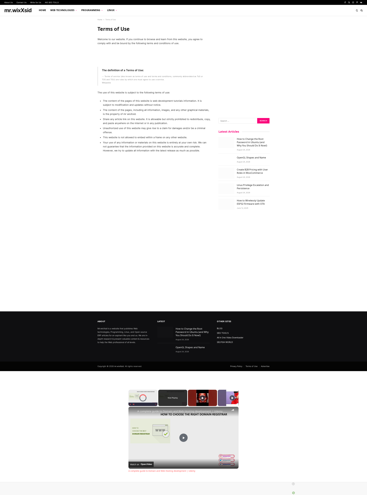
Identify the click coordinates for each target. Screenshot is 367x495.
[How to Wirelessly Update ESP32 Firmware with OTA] (226, 204)
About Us (8, 2)
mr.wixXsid (119, 366)
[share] (232, 410)
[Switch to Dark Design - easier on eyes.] (357, 10)
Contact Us (21, 2)
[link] (133, 411)
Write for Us (35, 2)
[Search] (361, 10)
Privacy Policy (236, 366)
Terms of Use (252, 366)
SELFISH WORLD (225, 342)
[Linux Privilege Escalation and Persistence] (226, 188)
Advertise (265, 366)
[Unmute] (133, 404)
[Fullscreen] (156, 404)
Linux (111, 10)
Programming (90, 10)
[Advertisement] (244, 69)
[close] (293, 484)
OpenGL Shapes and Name (251, 157)
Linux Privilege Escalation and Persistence (253, 186)
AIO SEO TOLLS (52, 2)
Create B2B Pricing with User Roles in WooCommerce (252, 171)
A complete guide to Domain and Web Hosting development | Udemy (179, 411)
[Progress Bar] (143, 402)
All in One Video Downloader (230, 337)
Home (42, 10)
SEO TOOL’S (223, 333)
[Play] (130, 404)
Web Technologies (62, 10)
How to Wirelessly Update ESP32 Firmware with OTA (251, 202)
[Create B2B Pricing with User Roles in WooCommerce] (226, 173)
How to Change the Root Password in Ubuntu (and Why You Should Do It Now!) (252, 142)
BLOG (219, 328)
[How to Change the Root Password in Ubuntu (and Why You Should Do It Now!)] (226, 142)
